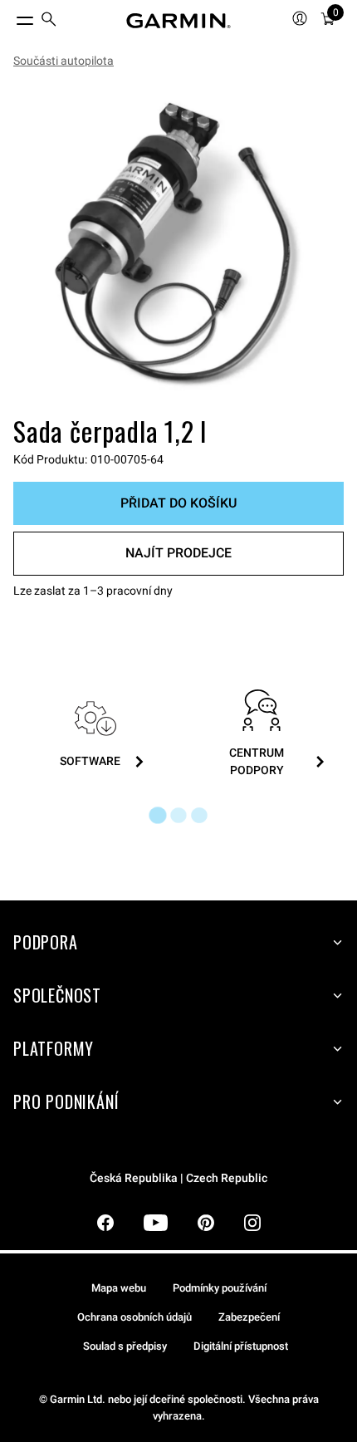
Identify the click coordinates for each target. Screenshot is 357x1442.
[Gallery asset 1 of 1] (178, 245)
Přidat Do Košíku (178, 503)
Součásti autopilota (63, 60)
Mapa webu (118, 1288)
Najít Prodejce (178, 553)
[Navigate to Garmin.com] (178, 21)
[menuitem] (49, 21)
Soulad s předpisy (125, 1346)
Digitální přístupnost (240, 1346)
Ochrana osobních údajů (134, 1317)
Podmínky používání (220, 1288)
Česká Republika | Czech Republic (178, 1178)
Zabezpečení (249, 1317)
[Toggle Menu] (10, 16)
